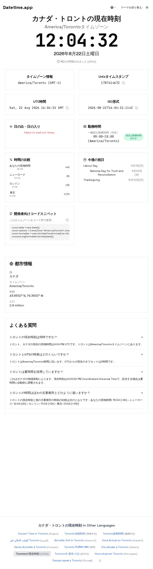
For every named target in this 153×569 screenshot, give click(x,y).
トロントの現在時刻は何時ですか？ (33, 337)
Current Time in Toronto (38, 533)
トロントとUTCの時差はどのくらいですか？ (39, 354)
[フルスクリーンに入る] (146, 35)
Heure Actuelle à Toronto (36, 547)
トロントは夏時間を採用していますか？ (36, 372)
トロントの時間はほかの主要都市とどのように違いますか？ (50, 393)
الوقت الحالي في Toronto (29, 540)
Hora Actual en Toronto (122, 540)
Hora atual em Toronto (116, 553)
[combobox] (113, 7)
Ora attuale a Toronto (120, 547)
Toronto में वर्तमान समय (79, 547)
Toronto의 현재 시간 (72, 553)
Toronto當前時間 (119, 533)
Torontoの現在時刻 (32, 553)
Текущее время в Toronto (72, 560)
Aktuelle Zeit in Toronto (75, 540)
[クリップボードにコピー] (123, 83)
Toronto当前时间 (81, 533)
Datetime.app (18, 7)
